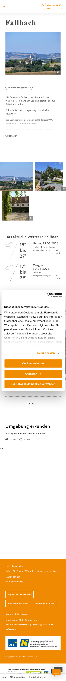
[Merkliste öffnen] (12, 6)
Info (4, 677)
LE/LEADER (11, 628)
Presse (24, 614)
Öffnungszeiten (18, 677)
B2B (17, 614)
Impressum (11, 620)
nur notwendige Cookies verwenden (33, 383)
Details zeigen (46, 352)
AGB (21, 620)
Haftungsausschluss (43, 624)
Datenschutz (31, 620)
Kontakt (9, 614)
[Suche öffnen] (15, 6)
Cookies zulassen (33, 363)
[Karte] (10, 6)
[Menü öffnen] (4, 6)
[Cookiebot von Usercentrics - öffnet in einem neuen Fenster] (47, 294)
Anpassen (31, 373)
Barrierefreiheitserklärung (18, 624)
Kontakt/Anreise (37, 677)
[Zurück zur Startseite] (51, 6)
